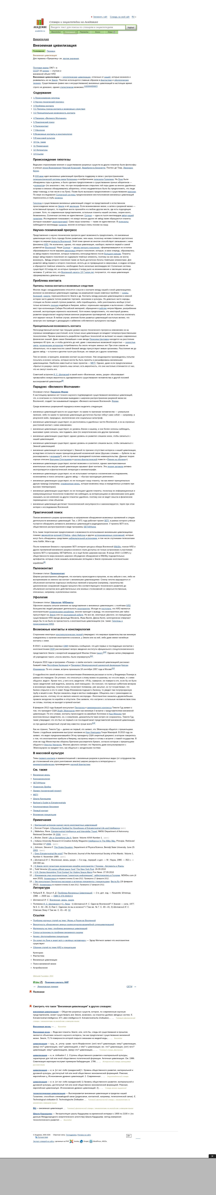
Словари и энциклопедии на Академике (73, 22)
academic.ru (40, 31)
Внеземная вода (41, 1032)
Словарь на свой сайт (120, 17)
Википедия (56, 32)
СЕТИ (129, 986)
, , (62, 900)
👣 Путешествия (41, 1137)
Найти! (131, 27)
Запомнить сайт (100, 17)
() (47, 791)
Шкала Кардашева (42, 1113)
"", (77, 875)
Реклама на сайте (84, 1135)
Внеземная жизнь (42, 1026)
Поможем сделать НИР (57, 982)
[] (85, 86)
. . (61, 374)
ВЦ (34, 1108)
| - (79, 866)
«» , (77, 272)
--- (63, 896)
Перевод (51, 51)
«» (59, 940)
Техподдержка (71, 1135)
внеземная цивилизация (45, 1011)
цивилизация (40, 1043)
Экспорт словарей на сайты (43, 1141)
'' (62, 869)
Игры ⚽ (111, 32)
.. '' (63, 872)
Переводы (84, 32)
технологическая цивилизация (49, 1093)
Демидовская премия (47, 986)
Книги (97, 32)
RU (133, 17)
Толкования (70, 32)
